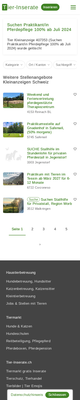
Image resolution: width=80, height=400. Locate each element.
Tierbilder (13, 386)
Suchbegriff (64, 64)
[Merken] (75, 95)
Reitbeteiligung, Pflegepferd (28, 341)
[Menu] (73, 5)
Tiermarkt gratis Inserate (26, 371)
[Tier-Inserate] (21, 7)
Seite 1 (17, 229)
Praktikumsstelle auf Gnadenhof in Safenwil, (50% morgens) (45, 128)
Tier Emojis (33, 386)
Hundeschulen (17, 334)
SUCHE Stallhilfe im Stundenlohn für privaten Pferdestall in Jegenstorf (46, 153)
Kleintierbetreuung (20, 296)
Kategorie (12, 64)
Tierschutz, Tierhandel (24, 379)
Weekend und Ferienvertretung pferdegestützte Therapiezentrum (40, 101)
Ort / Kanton (37, 64)
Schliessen (57, 395)
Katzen (26, 326)
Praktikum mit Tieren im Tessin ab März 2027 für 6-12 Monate (48, 178)
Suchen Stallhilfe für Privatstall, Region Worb (49, 202)
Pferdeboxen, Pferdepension (28, 348)
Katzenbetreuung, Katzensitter (30, 289)
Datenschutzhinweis (27, 395)
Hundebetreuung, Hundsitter (28, 281)
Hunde (11, 326)
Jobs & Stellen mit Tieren (26, 303)
